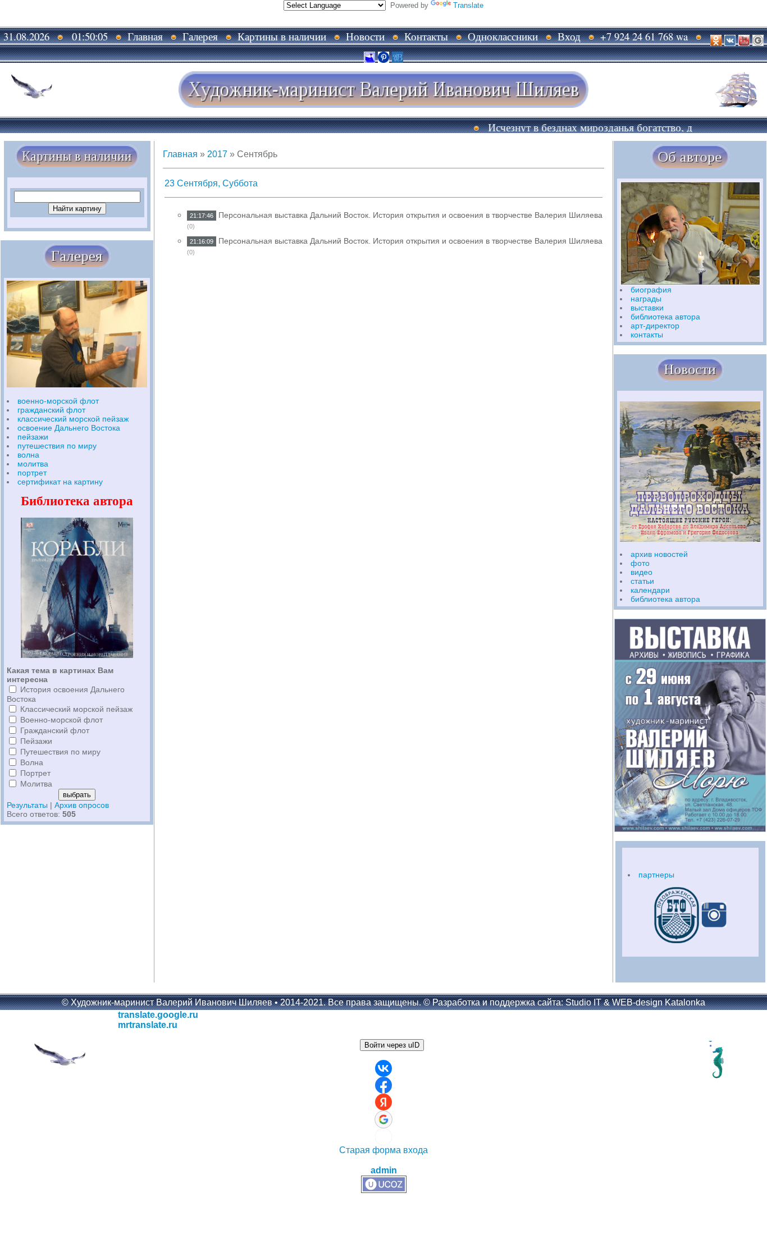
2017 (217, 154)
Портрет (35, 773)
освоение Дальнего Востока (68, 427)
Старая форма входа (383, 1150)
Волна (31, 762)
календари (650, 590)
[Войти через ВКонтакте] (383, 1068)
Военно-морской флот (61, 719)
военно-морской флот (58, 400)
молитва (32, 463)
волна (28, 454)
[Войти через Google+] (383, 1119)
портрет (32, 472)
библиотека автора (665, 316)
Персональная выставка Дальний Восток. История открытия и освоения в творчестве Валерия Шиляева (410, 215)
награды (646, 298)
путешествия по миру (57, 445)
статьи (642, 581)
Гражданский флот (54, 730)
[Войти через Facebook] (383, 1085)
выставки (647, 307)
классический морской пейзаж (73, 418)
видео (641, 572)
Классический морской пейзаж (76, 709)
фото (640, 563)
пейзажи (32, 436)
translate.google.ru (158, 1015)
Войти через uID (391, 1045)
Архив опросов (81, 805)
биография (651, 289)
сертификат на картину (60, 481)
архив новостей (659, 554)
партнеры (656, 874)
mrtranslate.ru (147, 1025)
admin (384, 1170)
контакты (647, 334)
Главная (180, 154)
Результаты (27, 805)
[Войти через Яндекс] (383, 1102)
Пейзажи (36, 741)
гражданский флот (51, 409)
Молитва (36, 783)
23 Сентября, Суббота (211, 183)
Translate (468, 5)
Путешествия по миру (60, 751)
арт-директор (655, 325)
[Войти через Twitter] (383, 1136)
